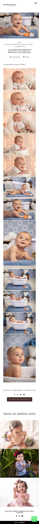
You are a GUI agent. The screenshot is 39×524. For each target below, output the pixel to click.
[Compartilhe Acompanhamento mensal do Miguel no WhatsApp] (17, 394)
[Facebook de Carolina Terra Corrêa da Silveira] (16, 516)
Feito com (19, 522)
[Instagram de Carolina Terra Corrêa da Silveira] (19, 516)
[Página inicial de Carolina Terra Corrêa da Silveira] (9, 5)
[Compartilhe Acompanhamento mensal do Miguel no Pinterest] (24, 394)
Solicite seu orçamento (19, 399)
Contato (19, 512)
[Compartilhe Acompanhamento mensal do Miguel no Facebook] (14, 394)
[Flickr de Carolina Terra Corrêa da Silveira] (22, 516)
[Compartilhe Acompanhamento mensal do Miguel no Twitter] (20, 394)
